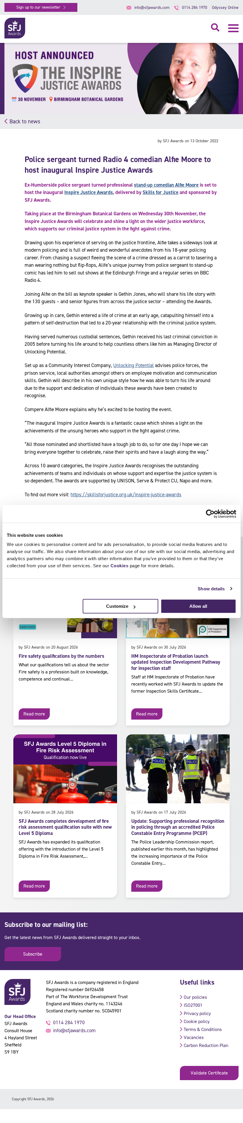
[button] (233, 28)
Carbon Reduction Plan (206, 1045)
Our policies (195, 997)
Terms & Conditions (203, 1029)
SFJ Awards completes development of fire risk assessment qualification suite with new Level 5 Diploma (65, 827)
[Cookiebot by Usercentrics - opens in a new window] (210, 513)
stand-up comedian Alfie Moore (166, 185)
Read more (34, 714)
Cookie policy (197, 1021)
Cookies (120, 565)
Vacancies (194, 1037)
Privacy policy (197, 1013)
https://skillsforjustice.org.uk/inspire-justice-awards (126, 494)
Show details (211, 588)
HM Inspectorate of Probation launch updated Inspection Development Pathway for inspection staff (175, 662)
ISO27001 (193, 1005)
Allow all (198, 606)
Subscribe (32, 954)
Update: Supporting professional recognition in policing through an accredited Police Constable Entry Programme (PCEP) (177, 827)
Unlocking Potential (133, 365)
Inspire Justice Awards (88, 192)
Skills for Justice (160, 192)
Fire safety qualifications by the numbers (61, 656)
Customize (117, 606)
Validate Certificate (209, 1073)
